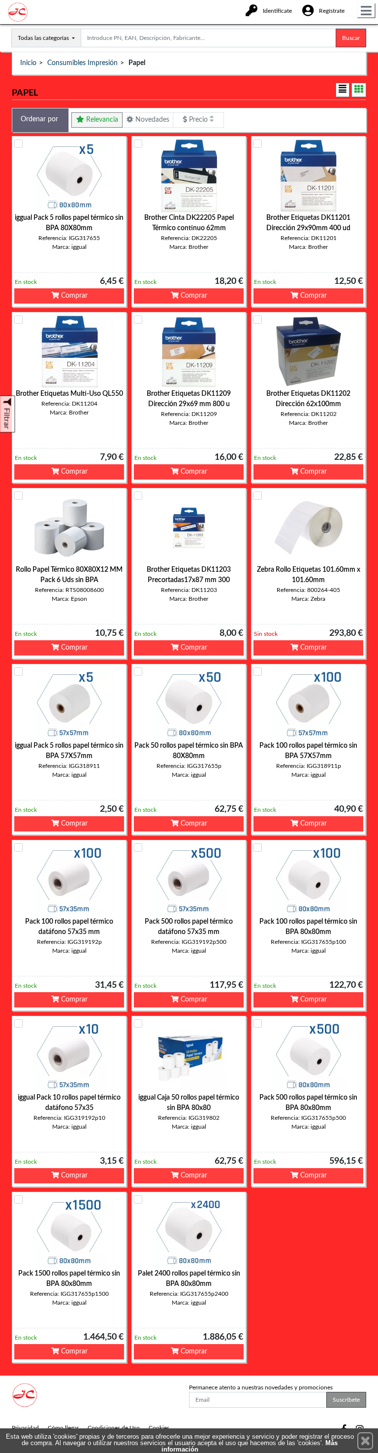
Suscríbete (346, 1400)
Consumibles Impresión (82, 63)
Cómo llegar (63, 1428)
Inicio (28, 63)
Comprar (73, 295)
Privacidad (25, 1428)
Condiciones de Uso (114, 1428)
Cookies (159, 1428)
